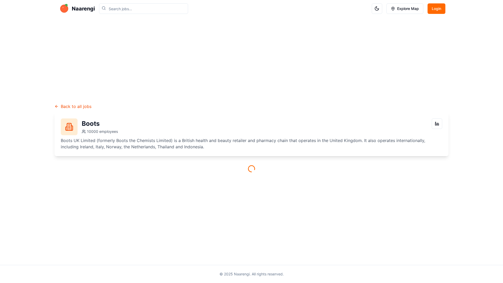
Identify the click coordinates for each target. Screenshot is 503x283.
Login (436, 8)
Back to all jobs (76, 106)
